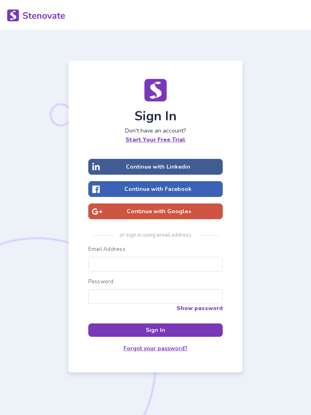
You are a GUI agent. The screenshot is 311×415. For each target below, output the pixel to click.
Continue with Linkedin (158, 167)
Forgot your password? (155, 348)
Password (101, 281)
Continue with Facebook (158, 189)
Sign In (155, 330)
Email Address (107, 249)
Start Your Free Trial (155, 139)
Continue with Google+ (159, 211)
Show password (200, 308)
